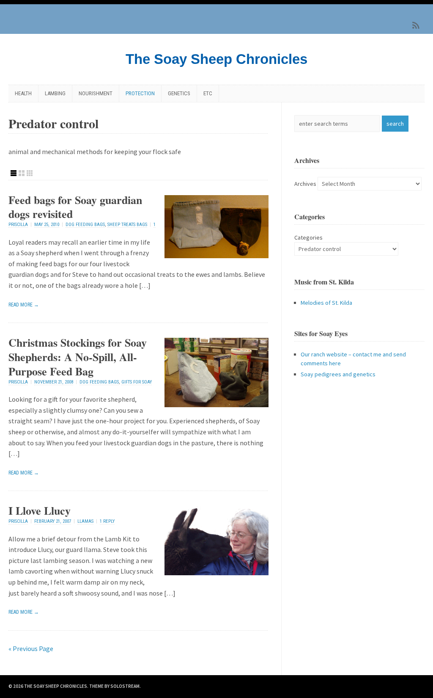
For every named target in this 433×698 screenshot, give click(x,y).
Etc (207, 93)
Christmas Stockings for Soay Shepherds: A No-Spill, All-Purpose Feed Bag (77, 356)
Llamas (85, 521)
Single (13, 173)
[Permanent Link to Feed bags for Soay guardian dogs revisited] (216, 255)
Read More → (23, 305)
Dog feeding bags (85, 224)
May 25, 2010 (46, 224)
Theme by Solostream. (115, 686)
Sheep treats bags (127, 224)
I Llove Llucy (39, 510)
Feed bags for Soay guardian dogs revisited (75, 207)
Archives (305, 184)
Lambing (55, 93)
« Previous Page (30, 648)
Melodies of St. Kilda (326, 302)
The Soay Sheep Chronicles (216, 59)
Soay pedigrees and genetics (338, 374)
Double (22, 173)
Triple (30, 173)
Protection (140, 93)
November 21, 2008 (53, 382)
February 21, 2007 (52, 521)
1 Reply (107, 521)
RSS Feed (416, 25)
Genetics (179, 93)
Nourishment (95, 93)
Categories (308, 237)
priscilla (18, 224)
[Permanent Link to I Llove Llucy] (216, 572)
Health (23, 93)
